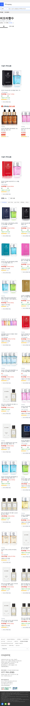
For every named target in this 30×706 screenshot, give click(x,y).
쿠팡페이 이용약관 (19, 643)
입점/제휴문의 (26, 639)
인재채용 (19, 639)
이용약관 (16, 641)
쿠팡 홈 (1, 12)
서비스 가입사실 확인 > (5, 685)
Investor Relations (11, 639)
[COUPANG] (5, 655)
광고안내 (17, 645)
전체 (3, 8)
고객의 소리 (9, 641)
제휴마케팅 (11, 645)
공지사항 (3, 641)
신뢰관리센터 (4, 645)
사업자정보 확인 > (5, 666)
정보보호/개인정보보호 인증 (7, 643)
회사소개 (3, 639)
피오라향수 (7, 12)
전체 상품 (11, 26)
